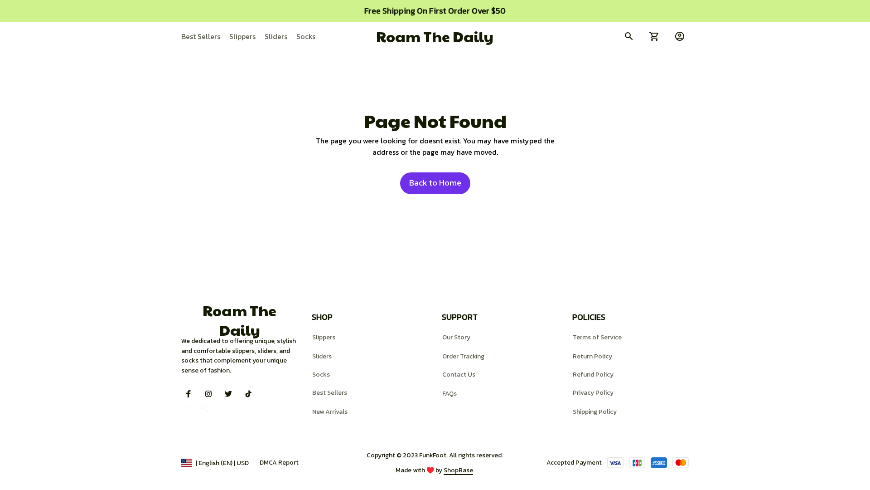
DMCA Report (279, 462)
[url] (458, 470)
